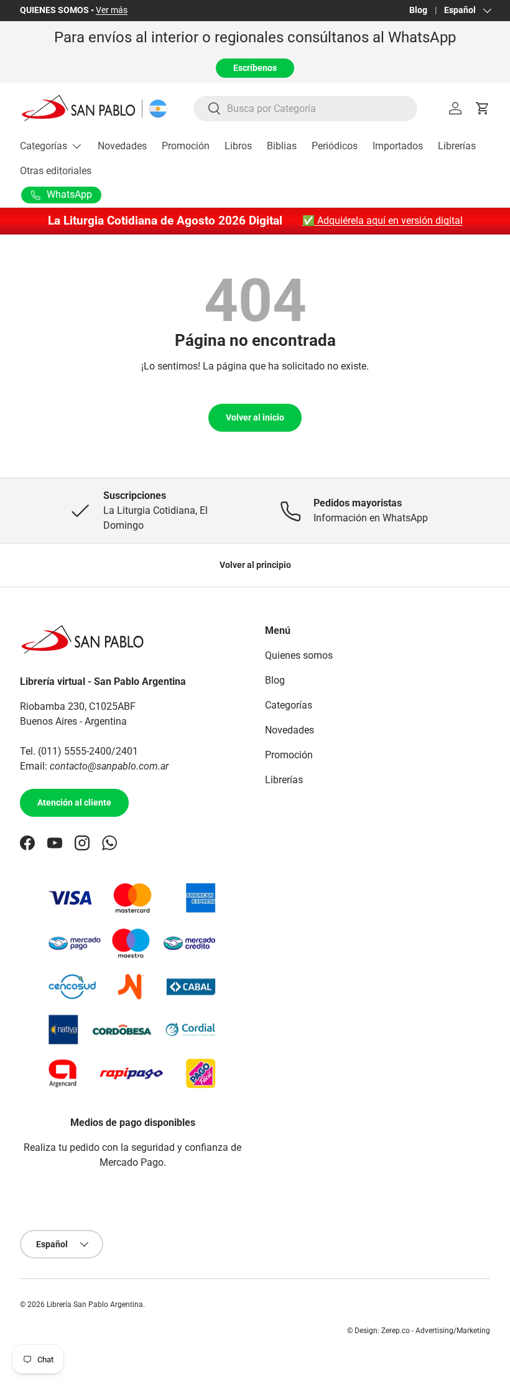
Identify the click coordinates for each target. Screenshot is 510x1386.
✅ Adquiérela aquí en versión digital (382, 220)
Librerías (457, 146)
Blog (418, 10)
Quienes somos (299, 655)
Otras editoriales (55, 171)
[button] (482, 108)
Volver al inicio (255, 417)
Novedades (122, 146)
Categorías (288, 705)
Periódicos (335, 146)
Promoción (186, 146)
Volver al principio (255, 565)
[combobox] (305, 108)
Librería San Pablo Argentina (95, 1304)
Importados (398, 146)
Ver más (112, 10)
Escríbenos (255, 68)
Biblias (282, 146)
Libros (238, 146)
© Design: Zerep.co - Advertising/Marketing (418, 1330)
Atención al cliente (74, 802)
